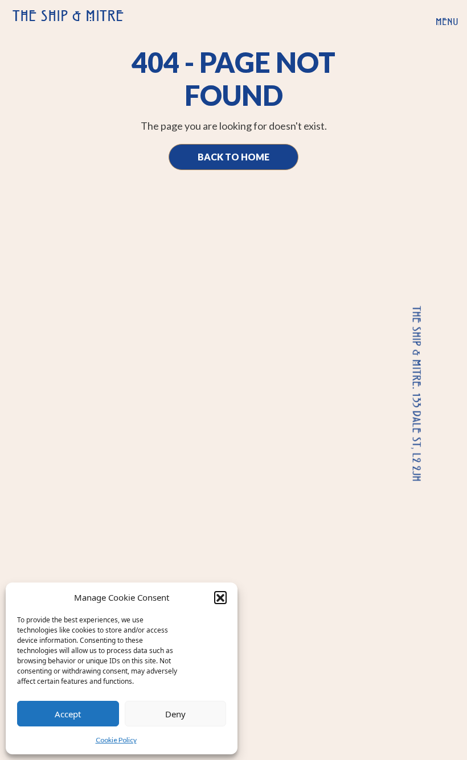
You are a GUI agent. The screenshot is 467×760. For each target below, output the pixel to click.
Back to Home (233, 156)
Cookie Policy (116, 740)
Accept (68, 714)
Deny (175, 714)
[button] (220, 597)
